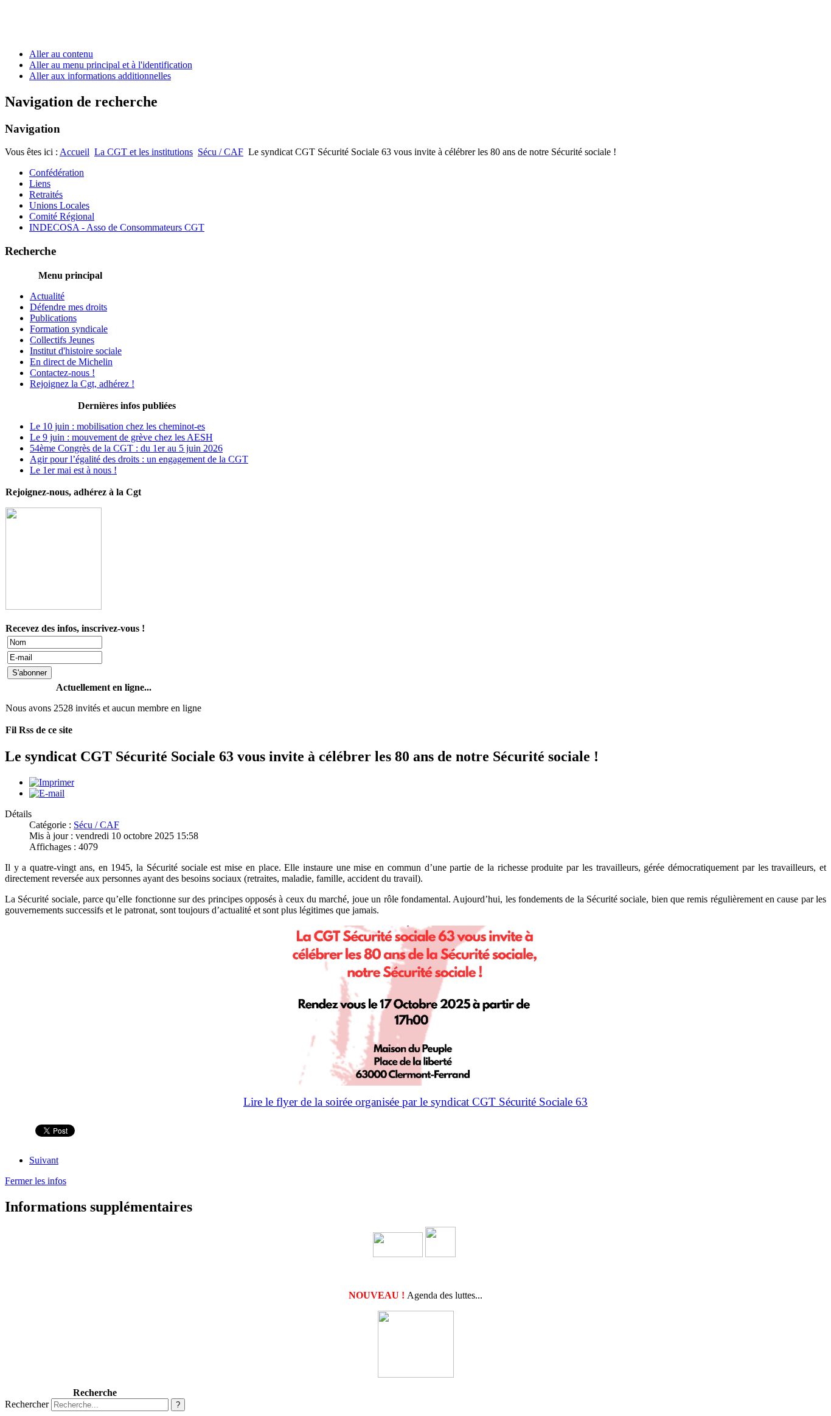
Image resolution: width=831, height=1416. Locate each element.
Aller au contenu (61, 54)
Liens (39, 183)
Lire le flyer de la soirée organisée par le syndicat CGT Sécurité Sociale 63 (415, 1101)
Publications (53, 318)
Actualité (47, 296)
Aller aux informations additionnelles (100, 76)
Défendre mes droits (68, 307)
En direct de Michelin (71, 362)
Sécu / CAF (220, 152)
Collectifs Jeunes (62, 340)
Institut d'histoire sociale (76, 351)
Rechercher (27, 1404)
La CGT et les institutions (143, 152)
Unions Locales (59, 205)
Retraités (46, 194)
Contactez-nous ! (62, 373)
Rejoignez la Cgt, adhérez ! (82, 383)
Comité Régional (61, 216)
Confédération (56, 172)
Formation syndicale (69, 329)
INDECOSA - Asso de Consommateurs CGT (116, 227)
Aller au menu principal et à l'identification (110, 65)
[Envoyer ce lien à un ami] (46, 793)
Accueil (74, 152)
